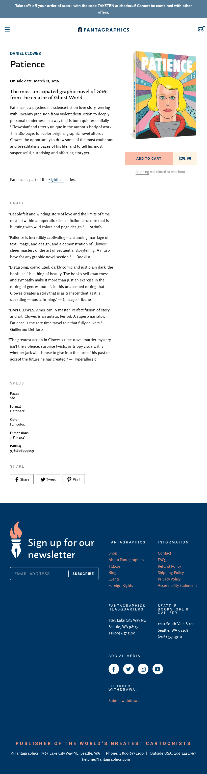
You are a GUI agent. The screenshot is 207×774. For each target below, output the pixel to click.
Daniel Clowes (25, 53)
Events (114, 579)
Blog (112, 572)
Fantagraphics (27, 753)
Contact (164, 553)
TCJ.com (115, 566)
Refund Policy (169, 566)
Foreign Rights (121, 585)
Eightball (56, 179)
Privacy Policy (169, 579)
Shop (113, 553)
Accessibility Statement (177, 585)
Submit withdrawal (125, 700)
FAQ (161, 559)
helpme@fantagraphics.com (106, 759)
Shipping (142, 171)
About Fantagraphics (126, 559)
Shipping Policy (171, 572)
